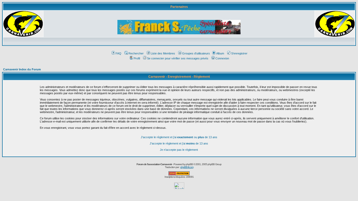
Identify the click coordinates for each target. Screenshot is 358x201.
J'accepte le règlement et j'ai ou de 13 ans (179, 137)
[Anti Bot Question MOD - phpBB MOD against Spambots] (179, 174)
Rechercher (136, 53)
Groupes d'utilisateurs (196, 53)
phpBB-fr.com (186, 167)
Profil (137, 58)
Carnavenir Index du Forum (22, 69)
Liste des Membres (163, 53)
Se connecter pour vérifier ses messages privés (177, 58)
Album (220, 53)
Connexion (222, 58)
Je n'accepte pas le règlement (179, 149)
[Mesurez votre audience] (179, 187)
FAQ (118, 53)
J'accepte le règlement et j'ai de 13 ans (179, 143)
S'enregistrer (239, 53)
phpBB (189, 164)
